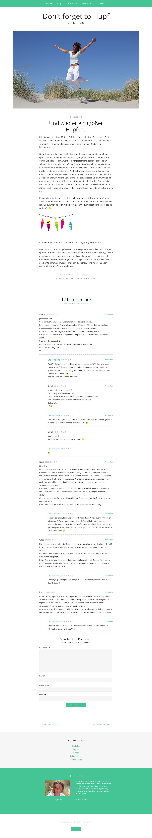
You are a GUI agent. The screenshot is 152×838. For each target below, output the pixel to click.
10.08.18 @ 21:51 (60, 432)
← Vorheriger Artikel (50, 725)
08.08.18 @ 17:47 (51, 462)
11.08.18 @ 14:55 (67, 449)
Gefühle (67, 278)
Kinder (89, 275)
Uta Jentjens (54, 359)
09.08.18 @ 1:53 (50, 540)
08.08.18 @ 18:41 (67, 514)
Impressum (77, 822)
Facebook (86, 3)
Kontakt (100, 3)
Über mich (72, 3)
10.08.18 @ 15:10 (67, 415)
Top (76, 829)
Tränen (93, 278)
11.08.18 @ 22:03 (50, 592)
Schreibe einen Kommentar (76, 304)
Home (49, 3)
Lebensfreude (76, 756)
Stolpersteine (76, 759)
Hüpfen (83, 275)
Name (42, 676)
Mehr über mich (81, 799)
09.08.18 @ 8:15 (60, 386)
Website (42, 694)
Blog (59, 3)
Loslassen (86, 278)
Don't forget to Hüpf (76, 16)
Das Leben (76, 275)
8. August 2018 (76, 117)
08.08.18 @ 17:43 (52, 315)
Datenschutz (86, 822)
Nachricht (44, 648)
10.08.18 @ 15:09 (67, 576)
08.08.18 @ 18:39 (67, 360)
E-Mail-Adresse (46, 685)
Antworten (109, 314)
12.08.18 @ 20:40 (67, 621)
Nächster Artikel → (103, 725)
